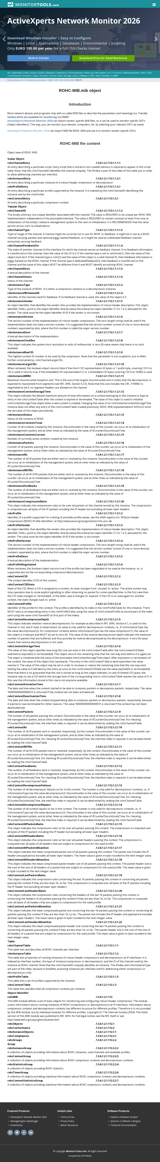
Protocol (27, 75)
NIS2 (143, 72)
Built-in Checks (38, 58)
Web (98, 75)
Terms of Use (67, 1117)
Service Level (55, 75)
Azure (33, 72)
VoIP (92, 75)
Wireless (106, 75)
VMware (84, 75)
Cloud (41, 72)
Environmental (75, 72)
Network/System (131, 72)
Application (17, 72)
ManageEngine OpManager (24, 1121)
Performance (15, 75)
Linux (75, 75)
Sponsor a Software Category (125, 1121)
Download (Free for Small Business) (103, 58)
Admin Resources (69, 1125)
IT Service (116, 72)
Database (50, 72)
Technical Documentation (123, 1125)
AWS (26, 72)
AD (8, 72)
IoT (109, 72)
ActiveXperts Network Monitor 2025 (28, 1117)
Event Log (88, 72)
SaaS (35, 75)
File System (100, 72)
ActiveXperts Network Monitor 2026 (30, 120)
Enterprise (62, 72)
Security (43, 75)
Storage (67, 75)
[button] (4, 39)
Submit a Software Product (124, 1117)
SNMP (115, 75)
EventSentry (16, 1125)
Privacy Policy (67, 1121)
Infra (149, 72)
